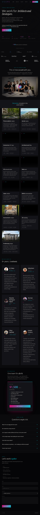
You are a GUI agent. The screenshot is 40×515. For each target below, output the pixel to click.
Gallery (22, 1)
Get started (35, 1)
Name (2, 481)
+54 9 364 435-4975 (6, 471)
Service (3, 491)
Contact (26, 1)
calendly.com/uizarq (6, 474)
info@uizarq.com (6, 467)
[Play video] (20, 86)
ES (30, 1)
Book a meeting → (20, 406)
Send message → (6, 506)
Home (13, 1)
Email (3, 486)
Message (3, 496)
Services (17, 1)
